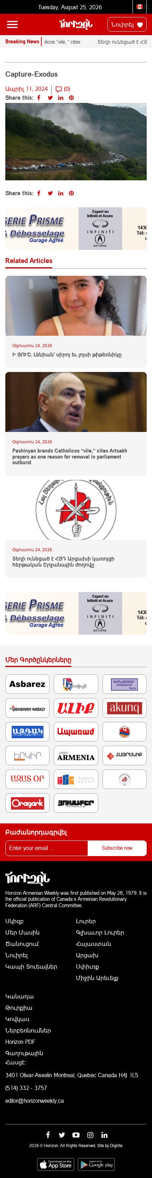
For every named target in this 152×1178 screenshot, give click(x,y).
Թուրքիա (19, 1007)
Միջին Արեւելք (97, 977)
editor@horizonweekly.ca (34, 1100)
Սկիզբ (14, 920)
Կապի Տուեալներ (31, 966)
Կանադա (19, 996)
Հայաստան (93, 943)
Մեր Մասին (22, 932)
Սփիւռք (87, 966)
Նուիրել (123, 24)
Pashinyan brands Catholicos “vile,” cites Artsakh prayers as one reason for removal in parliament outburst (69, 457)
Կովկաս (17, 1018)
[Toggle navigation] (12, 24)
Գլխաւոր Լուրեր (100, 932)
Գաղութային (24, 1053)
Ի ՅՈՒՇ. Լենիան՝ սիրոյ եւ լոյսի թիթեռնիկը (67, 354)
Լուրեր (86, 920)
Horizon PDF (20, 1041)
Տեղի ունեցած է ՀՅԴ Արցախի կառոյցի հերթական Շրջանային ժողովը (63, 562)
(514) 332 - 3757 (26, 1087)
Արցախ (87, 955)
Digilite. (116, 1145)
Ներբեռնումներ (28, 1030)
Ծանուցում (22, 943)
